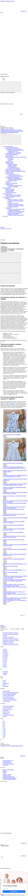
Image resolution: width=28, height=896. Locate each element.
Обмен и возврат (7, 775)
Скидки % (5, 216)
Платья (9, 202)
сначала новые (4, 247)
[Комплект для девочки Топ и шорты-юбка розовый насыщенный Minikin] (15, 484)
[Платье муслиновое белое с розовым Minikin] (15, 449)
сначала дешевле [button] (19, 248)
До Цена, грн (14, 628)
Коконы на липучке (12, 165)
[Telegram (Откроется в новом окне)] (10, 52)
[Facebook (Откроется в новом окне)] (10, 32)
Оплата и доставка (14, 130)
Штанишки (10, 159)
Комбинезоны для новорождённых (16, 150)
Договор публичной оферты (12, 132)
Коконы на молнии (12, 164)
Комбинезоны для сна (13, 151)
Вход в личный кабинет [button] (8, 769)
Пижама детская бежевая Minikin (10, 566)
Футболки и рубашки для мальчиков (16, 211)
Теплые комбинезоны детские (15, 185)
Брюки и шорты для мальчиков (15, 212)
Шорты (10, 160)
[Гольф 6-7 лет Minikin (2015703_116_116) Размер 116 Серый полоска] (15, 598)
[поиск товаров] (11, 139)
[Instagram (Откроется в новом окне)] (10, 22)
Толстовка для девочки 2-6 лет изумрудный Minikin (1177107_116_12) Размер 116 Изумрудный (14, 580)
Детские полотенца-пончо (14, 174)
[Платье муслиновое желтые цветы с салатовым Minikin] (15, 536)
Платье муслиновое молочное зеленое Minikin (13, 525)
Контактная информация (9, 131)
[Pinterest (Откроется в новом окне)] (10, 63)
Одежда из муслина (7, 193)
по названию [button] (11, 250)
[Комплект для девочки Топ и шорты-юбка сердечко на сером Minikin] (15, 476)
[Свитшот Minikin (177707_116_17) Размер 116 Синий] (15, 592)
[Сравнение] (11, 87)
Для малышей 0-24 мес (8, 146)
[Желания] (14, 98)
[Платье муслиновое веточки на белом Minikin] (15, 529)
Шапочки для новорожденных (15, 178)
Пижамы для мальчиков (13, 213)
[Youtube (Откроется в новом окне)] (10, 42)
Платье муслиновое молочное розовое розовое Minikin (15, 517)
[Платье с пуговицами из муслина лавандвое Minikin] (15, 501)
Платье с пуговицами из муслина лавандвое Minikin (14, 503)
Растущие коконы (12, 166)
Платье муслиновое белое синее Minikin (12, 434)
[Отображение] (11, 257)
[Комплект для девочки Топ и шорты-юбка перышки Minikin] (15, 493)
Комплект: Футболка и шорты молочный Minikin (14, 558)
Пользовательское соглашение (10, 777)
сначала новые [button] (4, 248)
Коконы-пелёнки (7, 187)
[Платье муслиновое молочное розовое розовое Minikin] (15, 515)
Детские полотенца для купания (15, 176)
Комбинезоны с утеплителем (14, 152)
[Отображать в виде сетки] (11, 268)
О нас (9, 130)
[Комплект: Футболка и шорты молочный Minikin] (15, 555)
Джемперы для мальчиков (14, 210)
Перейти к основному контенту (8, 1)
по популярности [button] (11, 248)
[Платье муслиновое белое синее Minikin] (15, 421)
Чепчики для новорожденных (15, 179)
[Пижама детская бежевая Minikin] (15, 564)
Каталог (2, 130)
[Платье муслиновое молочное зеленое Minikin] (15, 522)
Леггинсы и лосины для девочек (15, 204)
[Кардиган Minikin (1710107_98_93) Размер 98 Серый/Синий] (15, 585)
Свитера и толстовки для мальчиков (16, 209)
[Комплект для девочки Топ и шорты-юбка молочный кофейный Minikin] (15, 467)
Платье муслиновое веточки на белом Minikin (13, 532)
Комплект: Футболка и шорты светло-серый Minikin (14, 549)
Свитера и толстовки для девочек (15, 200)
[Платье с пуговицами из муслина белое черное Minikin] (15, 507)
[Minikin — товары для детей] (7, 742)
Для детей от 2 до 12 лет (8, 197)
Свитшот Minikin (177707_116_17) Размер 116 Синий (15, 594)
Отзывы (6, 130)
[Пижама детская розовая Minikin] (15, 570)
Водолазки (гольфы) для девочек (15, 199)
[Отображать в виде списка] (11, 278)
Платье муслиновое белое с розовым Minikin (13, 463)
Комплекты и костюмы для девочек (16, 205)
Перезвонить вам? (4, 845)
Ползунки (10, 158)
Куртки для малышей (13, 186)
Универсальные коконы (13, 167)
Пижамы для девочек (13, 206)
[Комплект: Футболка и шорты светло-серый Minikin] (15, 545)
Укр (4, 78)
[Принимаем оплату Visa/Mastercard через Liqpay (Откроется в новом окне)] (12, 745)
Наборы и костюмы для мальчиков (16, 215)
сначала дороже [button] (4, 250)
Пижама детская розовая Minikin (10, 572)
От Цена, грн (3, 628)
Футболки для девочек (13, 203)
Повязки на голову (12, 180)
